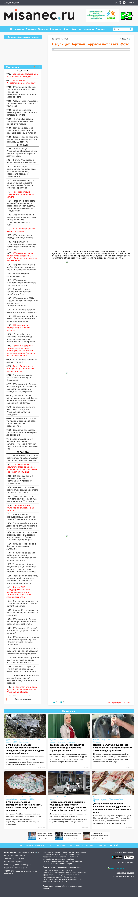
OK (128, 703)
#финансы (96, 801)
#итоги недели (24, 742)
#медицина (71, 742)
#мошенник (23, 799)
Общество (43, 29)
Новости (24, 740)
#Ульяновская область (116, 799)
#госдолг (104, 799)
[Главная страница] (39, 13)
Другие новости (23, 699)
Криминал (19, 29)
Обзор (32, 740)
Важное (8, 797)
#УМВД (31, 799)
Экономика (55, 29)
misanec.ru (8, 873)
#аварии (8, 742)
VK (124, 703)
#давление (52, 742)
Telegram (116, 703)
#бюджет (96, 799)
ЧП (10, 29)
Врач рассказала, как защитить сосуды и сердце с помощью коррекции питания (66, 748)
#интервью (61, 742)
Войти (131, 2)
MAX (108, 703)
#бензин (52, 799)
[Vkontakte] (115, 3)
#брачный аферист (11, 799)
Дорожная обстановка (13, 740)
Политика (31, 29)
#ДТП (15, 742)
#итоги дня (96, 742)
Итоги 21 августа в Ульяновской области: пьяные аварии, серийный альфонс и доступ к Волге (112, 748)
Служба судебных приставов (123, 876)
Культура (76, 29)
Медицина (52, 740)
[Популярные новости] (38, 67)
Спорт (66, 29)
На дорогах (88, 29)
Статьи (38, 740)
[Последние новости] (34, 67)
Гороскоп (100, 29)
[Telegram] (124, 3)
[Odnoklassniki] (120, 3)
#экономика (106, 801)
